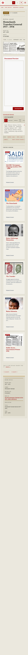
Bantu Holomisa (11, 311)
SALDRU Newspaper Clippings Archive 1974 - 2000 (13, 166)
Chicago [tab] (25, 120)
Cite (7, 39)
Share (24, 39)
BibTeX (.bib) (11, 137)
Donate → (8, 366)
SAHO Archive (8, 7)
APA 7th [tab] (6, 120)
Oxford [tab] (16, 120)
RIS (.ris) (20, 137)
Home (2, 7)
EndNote (6, 139)
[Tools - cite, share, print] (17, 2)
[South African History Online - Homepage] (2, 2)
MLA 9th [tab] (20, 120)
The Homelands (11, 203)
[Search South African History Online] (13, 2)
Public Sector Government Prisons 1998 (13, 349)
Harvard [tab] (10, 120)
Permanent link (17, 39)
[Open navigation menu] (25, 2)
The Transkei (10, 276)
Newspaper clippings (18, 7)
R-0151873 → (15, 371)
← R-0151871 (6, 371)
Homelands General (8, 114)
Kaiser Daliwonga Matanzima (12, 239)
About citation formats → (18, 139)
